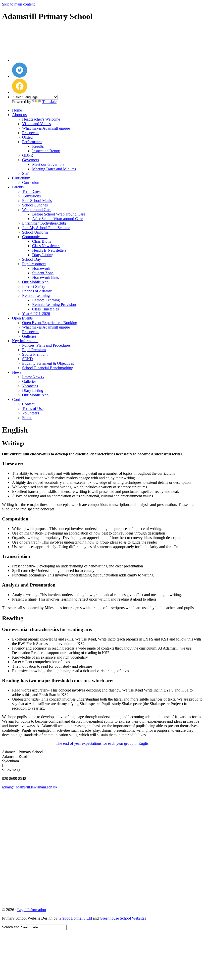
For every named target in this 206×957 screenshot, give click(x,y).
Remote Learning (36, 295)
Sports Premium (34, 354)
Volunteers (30, 413)
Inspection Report (46, 151)
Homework (41, 268)
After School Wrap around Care (57, 219)
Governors (30, 160)
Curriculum (21, 178)
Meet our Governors (48, 164)
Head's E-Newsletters (49, 250)
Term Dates (31, 191)
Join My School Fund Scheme (46, 228)
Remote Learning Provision (54, 304)
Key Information (25, 341)
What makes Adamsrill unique (46, 128)
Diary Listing (42, 255)
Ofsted (27, 137)
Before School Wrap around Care (58, 214)
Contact (18, 399)
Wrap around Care (36, 209)
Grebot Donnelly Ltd (75, 918)
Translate (49, 101)
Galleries (29, 336)
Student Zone (43, 273)
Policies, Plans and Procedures (46, 345)
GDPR (27, 155)
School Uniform (35, 232)
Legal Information (31, 910)
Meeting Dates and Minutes (54, 169)
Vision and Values (36, 124)
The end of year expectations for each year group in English (103, 743)
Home (17, 110)
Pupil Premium (34, 350)
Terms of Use (32, 408)
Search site (10, 927)
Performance (32, 142)
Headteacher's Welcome (41, 119)
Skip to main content (18, 4)
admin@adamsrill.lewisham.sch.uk (29, 787)
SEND (27, 359)
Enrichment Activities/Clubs (44, 223)
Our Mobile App (35, 282)
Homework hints (45, 277)
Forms (27, 417)
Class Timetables (45, 309)
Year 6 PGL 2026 (36, 313)
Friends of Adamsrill (38, 291)
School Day (31, 259)
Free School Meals (37, 200)
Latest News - (33, 377)
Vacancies (30, 386)
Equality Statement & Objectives (48, 363)
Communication (34, 237)
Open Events (22, 318)
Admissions (31, 196)
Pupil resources (34, 264)
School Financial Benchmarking (47, 368)
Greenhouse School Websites (123, 918)
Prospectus (30, 133)
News (16, 372)
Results (38, 146)
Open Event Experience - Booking (49, 323)
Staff (26, 173)
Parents (18, 187)
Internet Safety (33, 286)
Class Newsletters (46, 246)
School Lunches (35, 205)
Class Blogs (41, 241)
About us (19, 115)
